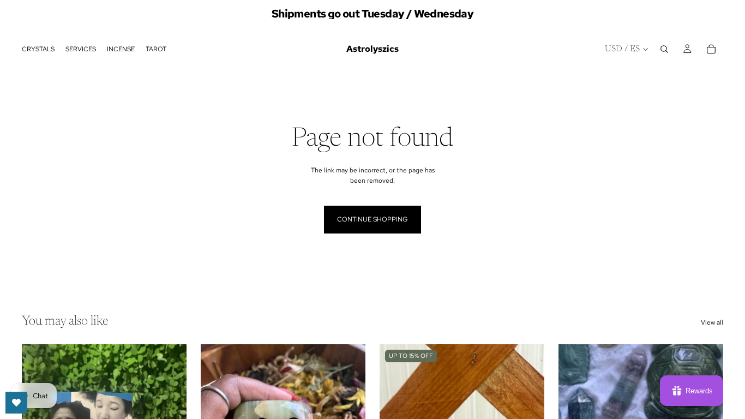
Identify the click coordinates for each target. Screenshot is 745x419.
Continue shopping (372, 219)
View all (712, 322)
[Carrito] (711, 49)
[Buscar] (664, 49)
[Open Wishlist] (16, 403)
